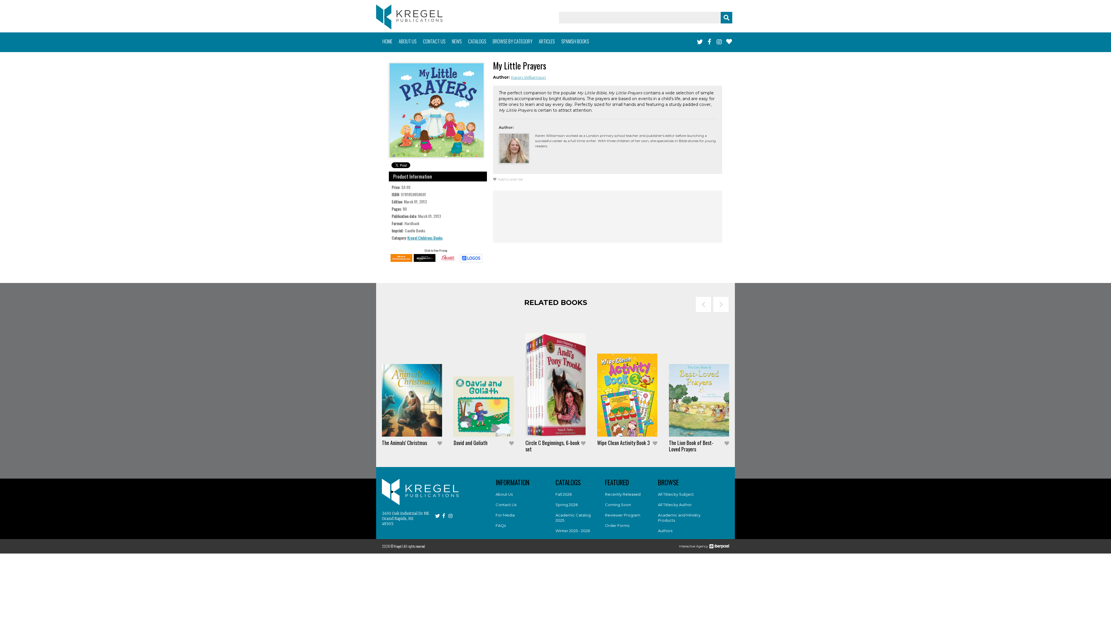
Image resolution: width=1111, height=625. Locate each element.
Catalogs (477, 41)
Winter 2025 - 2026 (573, 530)
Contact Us (506, 504)
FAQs (501, 525)
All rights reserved (414, 546)
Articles (547, 41)
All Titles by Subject (676, 494)
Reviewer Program (622, 515)
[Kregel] (409, 17)
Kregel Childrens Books (425, 238)
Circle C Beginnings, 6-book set (552, 446)
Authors (665, 530)
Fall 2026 (564, 494)
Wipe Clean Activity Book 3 (623, 443)
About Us (504, 494)
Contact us (434, 41)
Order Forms (617, 525)
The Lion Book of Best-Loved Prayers (691, 446)
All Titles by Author (675, 504)
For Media (505, 515)
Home (387, 41)
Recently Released (623, 494)
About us (408, 41)
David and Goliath (471, 443)
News (457, 41)
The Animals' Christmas (404, 443)
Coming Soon (618, 504)
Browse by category (512, 41)
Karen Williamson (528, 77)
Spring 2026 (567, 504)
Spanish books (575, 41)
